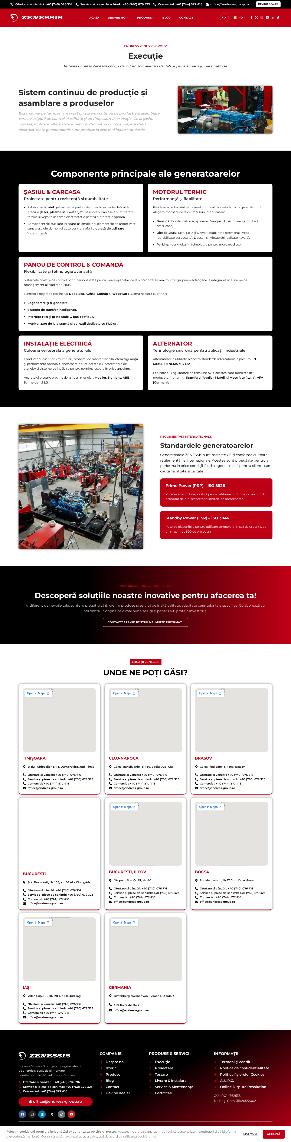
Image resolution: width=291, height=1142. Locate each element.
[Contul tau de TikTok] (278, 17)
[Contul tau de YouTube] (267, 17)
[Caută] (224, 17)
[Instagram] (32, 1114)
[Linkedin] (42, 1114)
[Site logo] (36, 17)
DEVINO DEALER (268, 4)
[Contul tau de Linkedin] (272, 17)
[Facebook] (22, 1114)
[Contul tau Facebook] (251, 17)
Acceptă (273, 1134)
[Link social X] (256, 17)
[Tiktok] (61, 1114)
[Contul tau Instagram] (261, 17)
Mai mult (250, 1133)
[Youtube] (71, 1114)
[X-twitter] (52, 1114)
